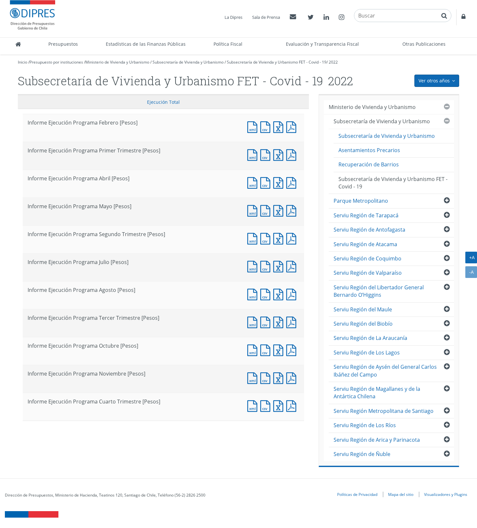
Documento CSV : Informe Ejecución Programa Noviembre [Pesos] (266, 377)
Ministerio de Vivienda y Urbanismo (117, 62)
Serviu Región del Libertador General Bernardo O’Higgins (379, 291)
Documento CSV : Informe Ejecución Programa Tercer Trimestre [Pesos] (266, 321)
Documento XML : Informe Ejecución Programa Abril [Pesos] (253, 182)
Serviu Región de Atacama (365, 244)
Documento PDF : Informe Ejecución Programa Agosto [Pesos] (292, 293)
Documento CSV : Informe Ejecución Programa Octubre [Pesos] (266, 349)
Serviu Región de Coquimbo (367, 258)
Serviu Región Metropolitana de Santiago (384, 410)
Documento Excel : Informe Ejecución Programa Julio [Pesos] (279, 265)
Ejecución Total (163, 102)
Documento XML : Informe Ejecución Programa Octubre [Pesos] (253, 349)
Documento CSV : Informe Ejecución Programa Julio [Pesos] (266, 265)
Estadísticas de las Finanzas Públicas (146, 44)
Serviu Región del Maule (363, 309)
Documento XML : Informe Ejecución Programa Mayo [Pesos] (253, 210)
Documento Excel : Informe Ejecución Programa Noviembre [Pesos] (279, 377)
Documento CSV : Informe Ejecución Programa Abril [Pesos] (266, 182)
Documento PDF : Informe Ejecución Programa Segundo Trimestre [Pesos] (292, 238)
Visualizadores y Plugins (445, 494)
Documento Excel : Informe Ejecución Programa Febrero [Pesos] (279, 126)
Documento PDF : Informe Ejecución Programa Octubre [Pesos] (292, 349)
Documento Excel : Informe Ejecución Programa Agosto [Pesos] (279, 293)
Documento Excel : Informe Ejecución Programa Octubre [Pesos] (279, 349)
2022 (333, 62)
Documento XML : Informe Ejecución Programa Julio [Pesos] (253, 265)
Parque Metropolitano (361, 200)
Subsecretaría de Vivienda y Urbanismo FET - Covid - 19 (276, 62)
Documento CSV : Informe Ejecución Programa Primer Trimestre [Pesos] (266, 154)
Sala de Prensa (266, 17)
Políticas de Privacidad (357, 494)
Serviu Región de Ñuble (362, 454)
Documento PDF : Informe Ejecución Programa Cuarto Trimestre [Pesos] (292, 405)
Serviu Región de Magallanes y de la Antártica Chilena (377, 392)
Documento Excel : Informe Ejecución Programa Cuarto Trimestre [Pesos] (279, 405)
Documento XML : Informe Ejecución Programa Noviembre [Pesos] (253, 377)
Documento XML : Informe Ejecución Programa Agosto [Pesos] (253, 293)
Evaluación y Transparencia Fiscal (322, 44)
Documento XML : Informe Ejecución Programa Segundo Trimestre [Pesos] (253, 238)
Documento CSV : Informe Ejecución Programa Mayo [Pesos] (266, 210)
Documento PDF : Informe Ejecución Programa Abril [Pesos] (292, 182)
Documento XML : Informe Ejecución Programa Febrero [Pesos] (253, 126)
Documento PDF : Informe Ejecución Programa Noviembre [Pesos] (292, 377)
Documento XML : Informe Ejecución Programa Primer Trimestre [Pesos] (253, 154)
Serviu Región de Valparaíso (368, 272)
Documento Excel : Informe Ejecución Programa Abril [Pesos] (279, 182)
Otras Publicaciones (424, 44)
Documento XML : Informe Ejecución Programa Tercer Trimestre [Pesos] (253, 321)
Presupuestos (63, 44)
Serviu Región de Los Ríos (365, 425)
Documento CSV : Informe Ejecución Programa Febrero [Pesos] (266, 126)
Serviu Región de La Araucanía (370, 338)
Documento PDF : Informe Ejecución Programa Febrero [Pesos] (292, 126)
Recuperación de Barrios (368, 164)
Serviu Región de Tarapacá (366, 215)
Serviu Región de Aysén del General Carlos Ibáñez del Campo (385, 370)
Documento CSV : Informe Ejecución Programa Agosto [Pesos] (266, 293)
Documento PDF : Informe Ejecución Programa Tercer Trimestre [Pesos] (292, 321)
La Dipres (233, 17)
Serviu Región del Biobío (363, 323)
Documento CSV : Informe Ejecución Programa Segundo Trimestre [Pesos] (266, 238)
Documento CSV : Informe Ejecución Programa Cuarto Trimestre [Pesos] (266, 405)
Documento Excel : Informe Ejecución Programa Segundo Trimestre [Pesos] (279, 238)
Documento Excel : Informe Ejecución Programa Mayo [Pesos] (279, 210)
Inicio (22, 62)
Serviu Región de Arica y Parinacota (377, 439)
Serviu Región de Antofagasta (369, 229)
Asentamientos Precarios (369, 150)
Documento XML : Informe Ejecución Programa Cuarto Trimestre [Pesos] (253, 405)
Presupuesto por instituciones (56, 62)
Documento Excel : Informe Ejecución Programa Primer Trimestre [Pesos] (279, 154)
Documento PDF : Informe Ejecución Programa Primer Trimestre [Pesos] (292, 154)
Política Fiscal (228, 44)
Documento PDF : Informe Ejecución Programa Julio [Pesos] (292, 265)
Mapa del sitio (400, 494)
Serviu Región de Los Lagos (367, 352)
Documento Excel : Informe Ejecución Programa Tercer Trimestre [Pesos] (279, 321)
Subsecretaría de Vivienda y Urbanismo (188, 62)
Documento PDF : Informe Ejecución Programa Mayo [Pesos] (292, 210)
